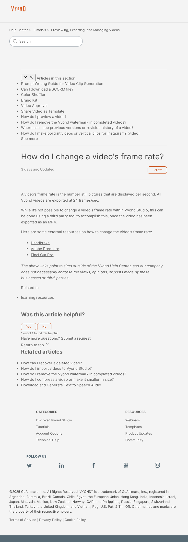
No (44, 326)
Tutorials (39, 30)
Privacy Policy (50, 520)
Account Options (49, 433)
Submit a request (76, 338)
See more (29, 138)
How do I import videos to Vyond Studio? (56, 368)
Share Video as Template (42, 111)
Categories (46, 412)
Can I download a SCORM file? (47, 89)
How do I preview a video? (44, 116)
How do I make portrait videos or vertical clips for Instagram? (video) (80, 133)
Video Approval (34, 105)
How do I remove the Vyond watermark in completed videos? (73, 122)
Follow (157, 170)
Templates (133, 427)
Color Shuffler (33, 94)
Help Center (18, 30)
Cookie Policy (75, 520)
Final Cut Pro (42, 255)
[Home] (18, 8)
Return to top (33, 345)
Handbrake (40, 243)
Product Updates (138, 433)
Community (134, 440)
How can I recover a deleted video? (51, 363)
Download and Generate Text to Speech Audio (61, 385)
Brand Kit (29, 100)
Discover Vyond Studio (54, 420)
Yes (28, 326)
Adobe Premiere (45, 248)
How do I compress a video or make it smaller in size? (67, 379)
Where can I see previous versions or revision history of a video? (77, 127)
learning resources (37, 297)
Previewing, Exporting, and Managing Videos (85, 30)
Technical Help (47, 440)
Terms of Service (22, 520)
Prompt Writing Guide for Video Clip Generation (62, 83)
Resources (135, 412)
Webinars (132, 420)
